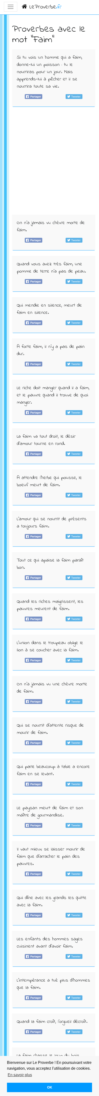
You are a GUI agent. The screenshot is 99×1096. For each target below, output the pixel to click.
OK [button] (49, 1087)
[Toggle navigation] (10, 7)
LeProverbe (44, 7)
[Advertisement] (49, 162)
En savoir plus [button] (20, 1075)
